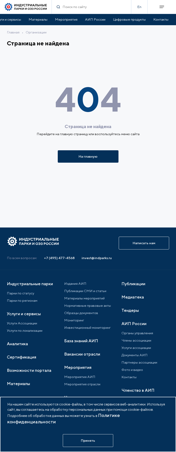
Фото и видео (132, 370)
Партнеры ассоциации (139, 362)
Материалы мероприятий (84, 298)
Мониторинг (74, 320)
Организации (36, 32)
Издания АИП (75, 283)
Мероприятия (66, 19)
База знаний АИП (81, 340)
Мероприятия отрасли (82, 384)
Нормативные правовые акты (87, 305)
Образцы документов (81, 313)
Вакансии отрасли (82, 354)
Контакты (160, 19)
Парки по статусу (20, 293)
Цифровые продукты (129, 19)
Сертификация (21, 357)
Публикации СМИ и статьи (85, 291)
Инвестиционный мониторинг (87, 327)
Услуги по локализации (24, 330)
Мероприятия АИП (79, 377)
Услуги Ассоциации (22, 323)
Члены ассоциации (136, 340)
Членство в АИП (137, 390)
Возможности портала (29, 370)
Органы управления (137, 333)
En (139, 7)
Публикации (133, 283)
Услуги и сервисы (24, 313)
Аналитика (17, 343)
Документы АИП (134, 355)
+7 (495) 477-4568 (59, 258)
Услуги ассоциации (136, 348)
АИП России (95, 19)
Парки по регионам (22, 300)
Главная (13, 32)
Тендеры (130, 310)
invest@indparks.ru (97, 258)
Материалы (38, 19)
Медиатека (132, 297)
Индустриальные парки (30, 283)
